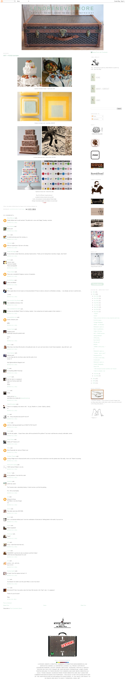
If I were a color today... (99, 357)
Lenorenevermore (62, 8)
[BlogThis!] (30, 209)
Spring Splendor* (98, 335)
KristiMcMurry (10, 280)
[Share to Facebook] (33, 209)
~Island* (96, 313)
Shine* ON (96, 366)
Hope (8, 587)
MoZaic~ (96, 344)
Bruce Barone (10, 226)
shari (8, 288)
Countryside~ (97, 360)
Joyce (8, 234)
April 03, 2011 (11, 599)
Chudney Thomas (11, 456)
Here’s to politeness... (99, 329)
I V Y (8, 390)
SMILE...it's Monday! (99, 324)
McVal (8, 260)
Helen (8, 448)
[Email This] (28, 209)
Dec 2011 (96, 296)
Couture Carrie (10, 329)
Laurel (8, 550)
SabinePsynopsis (11, 404)
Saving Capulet (11, 571)
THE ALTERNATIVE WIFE (13, 309)
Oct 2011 (96, 300)
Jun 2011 (96, 305)
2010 (94, 378)
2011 (94, 294)
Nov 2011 (96, 298)
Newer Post (6, 605)
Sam (8, 579)
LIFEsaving (96, 337)
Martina (9, 344)
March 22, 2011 (12, 222)
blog (15, 396)
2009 (94, 380)
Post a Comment (7, 603)
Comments (96, 119)
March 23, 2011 (12, 575)
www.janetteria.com (12, 317)
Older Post (83, 605)
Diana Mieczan (10, 218)
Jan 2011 (96, 375)
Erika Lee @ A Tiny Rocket (13, 300)
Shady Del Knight (11, 251)
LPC (8, 542)
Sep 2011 (96, 302)
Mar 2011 (96, 311)
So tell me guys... (98, 320)
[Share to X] (32, 209)
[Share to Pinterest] (35, 209)
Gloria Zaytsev (10, 353)
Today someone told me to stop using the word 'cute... (107, 318)
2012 (94, 292)
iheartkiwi (9, 481)
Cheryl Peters (10, 439)
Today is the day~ (98, 331)
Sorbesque (9, 534)
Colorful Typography (98, 364)
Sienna (9, 508)
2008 (94, 383)
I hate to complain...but (99, 371)
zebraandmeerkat (24, 398)
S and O (9, 377)
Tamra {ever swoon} (12, 464)
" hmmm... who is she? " (100, 353)
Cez (8, 414)
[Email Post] (26, 209)
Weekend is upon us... (99, 326)
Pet (8, 368)
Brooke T (9, 473)
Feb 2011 (96, 373)
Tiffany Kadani (10, 271)
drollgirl (9, 422)
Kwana (8, 525)
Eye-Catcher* (97, 340)
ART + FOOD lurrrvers (99, 333)
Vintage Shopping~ (98, 322)
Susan (8, 431)
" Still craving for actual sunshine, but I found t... (106, 368)
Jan (8, 496)
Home (44, 605)
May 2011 (96, 307)
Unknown (9, 243)
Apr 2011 (96, 309)
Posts (94, 116)
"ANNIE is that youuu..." (100, 346)
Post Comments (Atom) (16, 608)
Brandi (8, 517)
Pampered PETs (98, 355)
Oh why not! (97, 342)
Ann (8, 560)
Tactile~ (96, 315)
